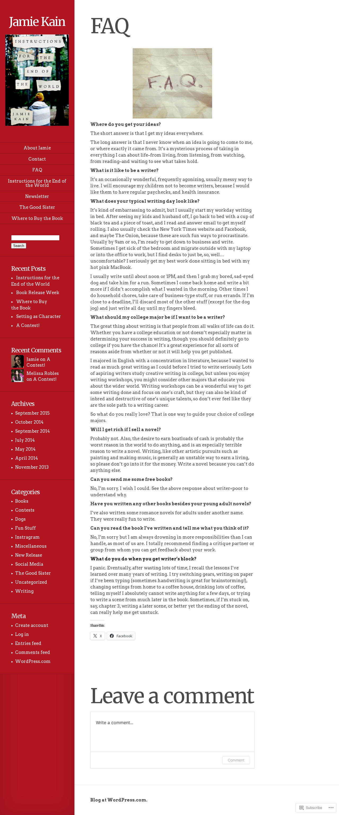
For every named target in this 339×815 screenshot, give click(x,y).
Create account (31, 625)
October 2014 (29, 422)
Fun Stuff (25, 528)
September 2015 (32, 413)
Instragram (27, 537)
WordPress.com (33, 661)
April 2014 (26, 458)
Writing (24, 591)
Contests (24, 510)
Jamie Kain (37, 21)
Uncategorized (31, 582)
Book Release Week (37, 292)
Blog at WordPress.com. (119, 800)
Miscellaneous (31, 546)
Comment (236, 760)
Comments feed (32, 652)
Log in (22, 634)
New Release (28, 555)
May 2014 (25, 449)
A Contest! (27, 325)
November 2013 (32, 467)
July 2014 (25, 440)
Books (21, 501)
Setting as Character (38, 316)
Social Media (29, 564)
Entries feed (28, 643)
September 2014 (32, 431)
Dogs (20, 519)
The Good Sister (33, 573)
